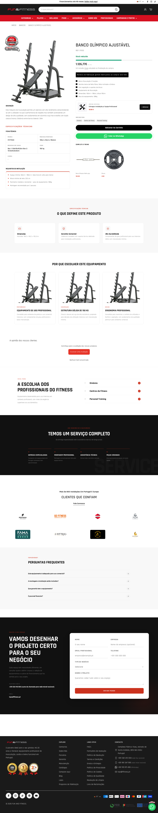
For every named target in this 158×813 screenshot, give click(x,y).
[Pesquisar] (116, 9)
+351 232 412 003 (131, 758)
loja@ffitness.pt (124, 772)
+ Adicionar (144, 107)
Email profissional (83, 651)
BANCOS (22, 25)
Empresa (114, 639)
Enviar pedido (109, 691)
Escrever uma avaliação (79, 352)
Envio (86, 68)
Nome (77, 639)
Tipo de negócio (82, 662)
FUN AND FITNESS (19, 803)
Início (14, 25)
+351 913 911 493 (128, 767)
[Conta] (145, 9)
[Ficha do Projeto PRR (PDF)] (130, 805)
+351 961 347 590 (132, 762)
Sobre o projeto (82, 673)
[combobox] (79, 9)
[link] (22, 516)
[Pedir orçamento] (11, 43)
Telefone (115, 651)
